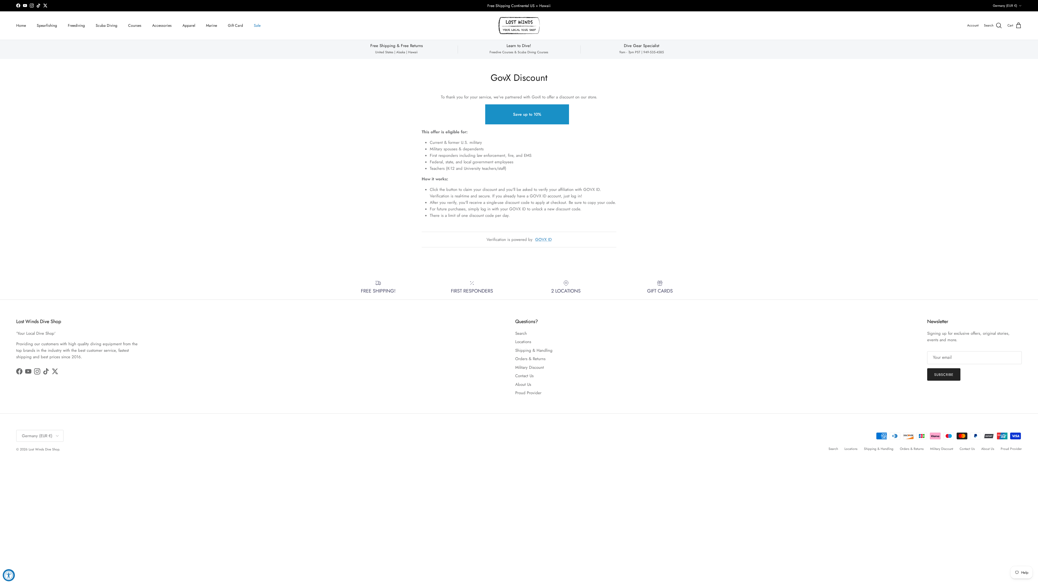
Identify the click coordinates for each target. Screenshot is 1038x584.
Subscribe (518, 307)
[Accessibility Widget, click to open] (9, 575)
